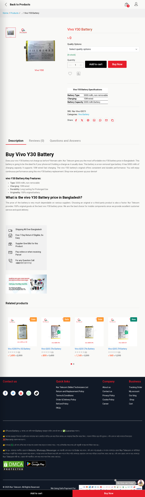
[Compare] (79, 73)
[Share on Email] (106, 120)
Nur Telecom (133, 203)
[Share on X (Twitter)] (82, 120)
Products (14, 13)
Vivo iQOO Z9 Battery (117, 349)
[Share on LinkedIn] (94, 120)
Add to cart (95, 64)
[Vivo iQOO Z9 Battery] (122, 331)
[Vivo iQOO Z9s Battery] (89, 331)
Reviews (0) (36, 140)
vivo (17, 161)
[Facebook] (5, 393)
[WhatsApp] (28, 393)
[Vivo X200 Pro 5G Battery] (22, 331)
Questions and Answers (65, 140)
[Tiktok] (36, 393)
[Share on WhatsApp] (100, 120)
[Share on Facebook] (75, 120)
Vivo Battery (83, 114)
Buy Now (117, 64)
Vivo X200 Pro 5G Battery (19, 349)
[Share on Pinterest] (88, 120)
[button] (71, 364)
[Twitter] (13, 393)
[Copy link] (112, 120)
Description (15, 140)
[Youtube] (20, 393)
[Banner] (26, 284)
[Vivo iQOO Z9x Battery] (55, 331)
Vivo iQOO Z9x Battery (51, 349)
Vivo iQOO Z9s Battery (85, 349)
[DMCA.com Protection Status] (13, 466)
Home (5, 13)
